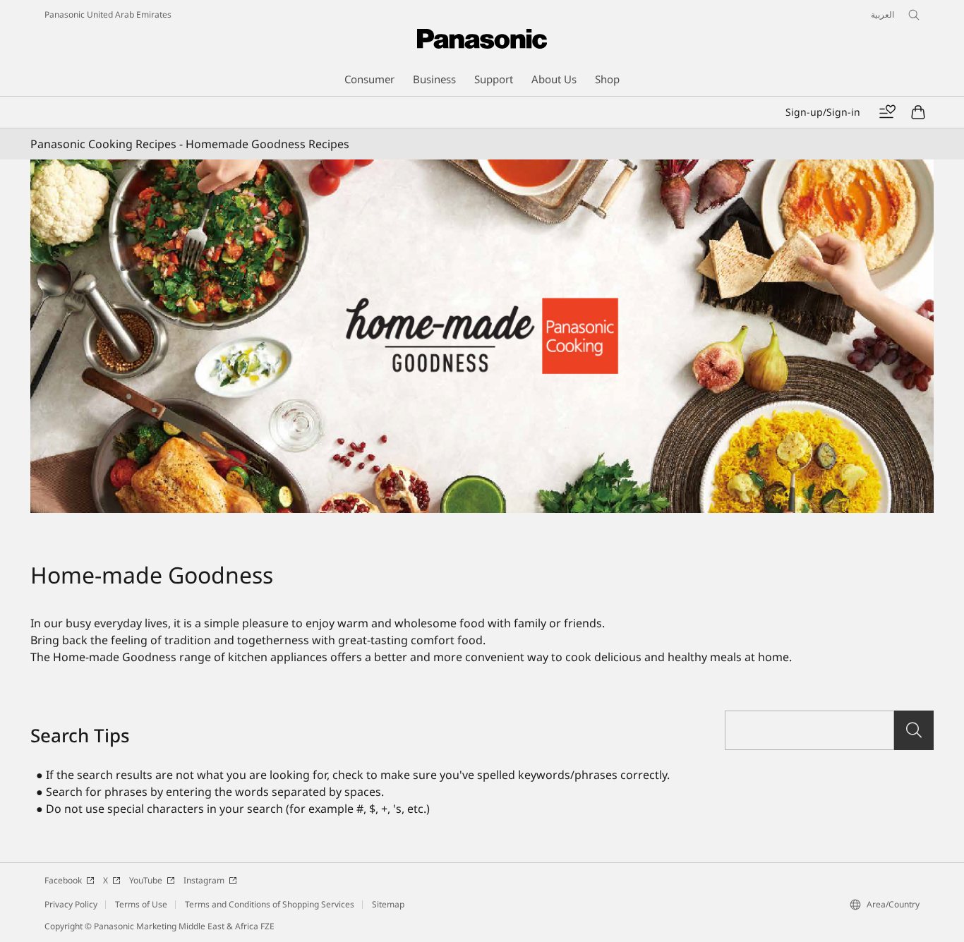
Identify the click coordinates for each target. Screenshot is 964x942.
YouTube (145, 880)
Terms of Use (141, 904)
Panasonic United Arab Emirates (107, 14)
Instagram (203, 880)
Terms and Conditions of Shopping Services (269, 904)
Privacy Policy (70, 904)
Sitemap (388, 904)
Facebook (63, 880)
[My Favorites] (887, 112)
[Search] (914, 730)
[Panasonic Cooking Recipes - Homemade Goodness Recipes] (482, 336)
